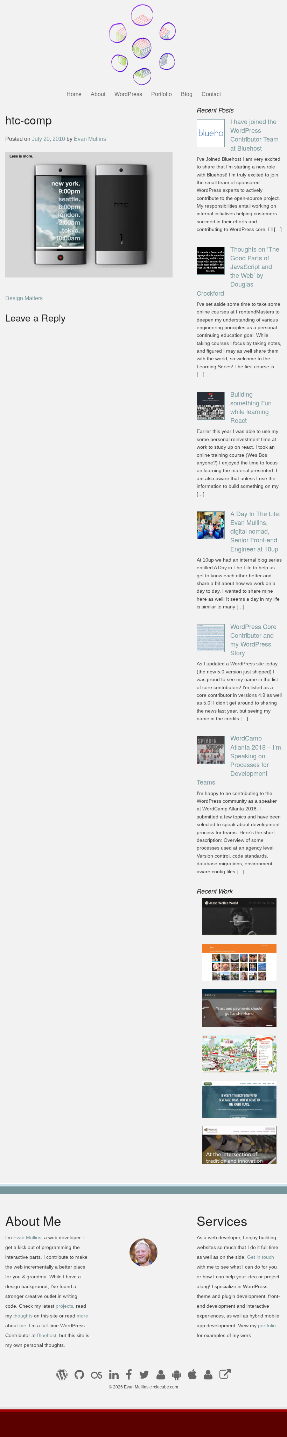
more (82, 1316)
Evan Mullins (90, 139)
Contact (211, 94)
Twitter (144, 1377)
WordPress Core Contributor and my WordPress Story (253, 639)
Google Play (176, 1377)
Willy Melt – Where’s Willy (233, 1059)
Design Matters (24, 298)
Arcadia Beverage (230, 1108)
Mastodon (225, 1377)
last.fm (97, 1377)
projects (64, 1306)
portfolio (267, 1325)
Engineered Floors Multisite (231, 1150)
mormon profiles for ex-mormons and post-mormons (208, 1377)
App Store (192, 1377)
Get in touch (260, 1257)
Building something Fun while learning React (251, 407)
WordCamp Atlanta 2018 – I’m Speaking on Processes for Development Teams (239, 759)
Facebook (128, 1377)
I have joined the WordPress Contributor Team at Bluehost (254, 134)
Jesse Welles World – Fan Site (234, 922)
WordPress (128, 94)
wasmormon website (233, 971)
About (98, 94)
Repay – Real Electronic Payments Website (238, 1013)
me (22, 1325)
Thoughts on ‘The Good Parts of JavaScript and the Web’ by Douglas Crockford (238, 270)
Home (74, 94)
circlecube (144, 45)
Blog (186, 94)
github (79, 1377)
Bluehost (46, 1335)
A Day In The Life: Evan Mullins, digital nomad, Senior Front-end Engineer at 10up (255, 531)
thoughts (23, 1316)
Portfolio (161, 94)
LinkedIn (114, 1377)
